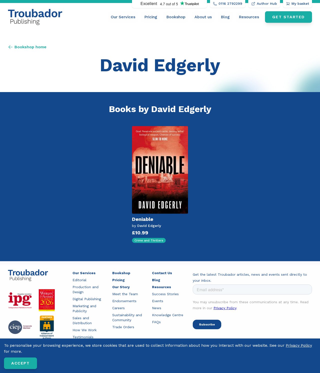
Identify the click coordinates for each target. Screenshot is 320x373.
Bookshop (176, 17)
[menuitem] (123, 17)
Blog (225, 17)
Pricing (150, 17)
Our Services (123, 17)
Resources (249, 17)
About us (203, 17)
